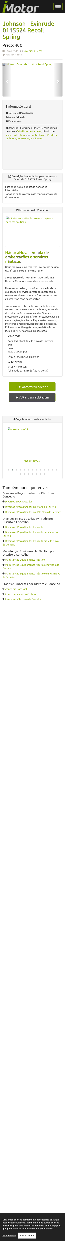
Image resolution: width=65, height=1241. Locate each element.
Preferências (9, 1235)
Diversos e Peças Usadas (18, 501)
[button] (8, 469)
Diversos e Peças (33, 50)
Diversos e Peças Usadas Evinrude (24, 526)
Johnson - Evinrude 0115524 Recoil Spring (28, 30)
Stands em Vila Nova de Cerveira (22, 599)
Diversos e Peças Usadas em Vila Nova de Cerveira (33, 511)
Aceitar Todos (27, 1235)
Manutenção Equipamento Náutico (25, 559)
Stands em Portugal (15, 588)
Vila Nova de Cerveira (29, 131)
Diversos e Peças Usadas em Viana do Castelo (30, 506)
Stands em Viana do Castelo (20, 594)
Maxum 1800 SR (32, 460)
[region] (32, 1227)
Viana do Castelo (15, 134)
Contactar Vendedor (34, 386)
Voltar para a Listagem (33, 397)
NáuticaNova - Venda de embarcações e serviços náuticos (27, 257)
